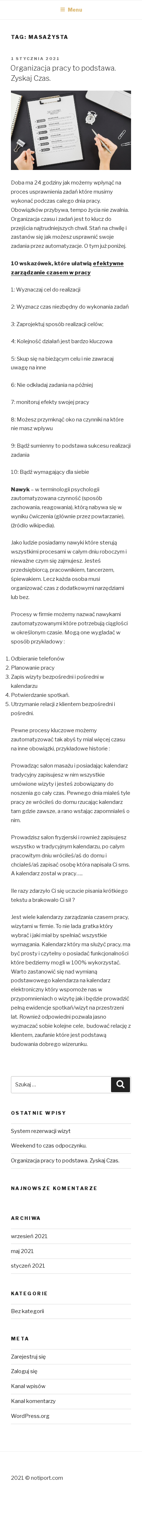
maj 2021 (22, 1251)
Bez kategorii (27, 1311)
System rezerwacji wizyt (41, 1131)
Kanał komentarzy (33, 1401)
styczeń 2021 (28, 1266)
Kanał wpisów (28, 1386)
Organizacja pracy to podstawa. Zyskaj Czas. (65, 1160)
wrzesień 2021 (29, 1236)
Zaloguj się (24, 1371)
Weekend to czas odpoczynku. (49, 1145)
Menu (75, 10)
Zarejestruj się (28, 1356)
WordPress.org (30, 1416)
